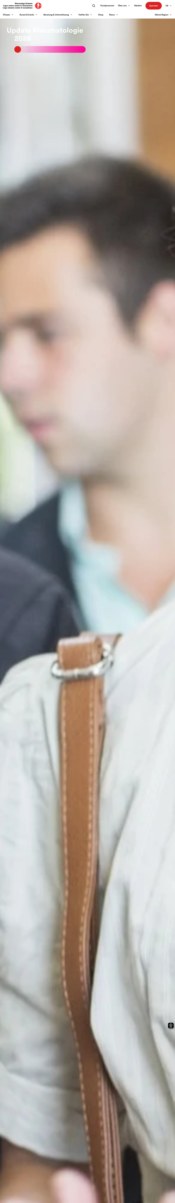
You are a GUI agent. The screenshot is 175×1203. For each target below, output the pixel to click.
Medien (138, 5)
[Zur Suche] (94, 6)
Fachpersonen (107, 5)
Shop (100, 14)
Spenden (153, 5)
